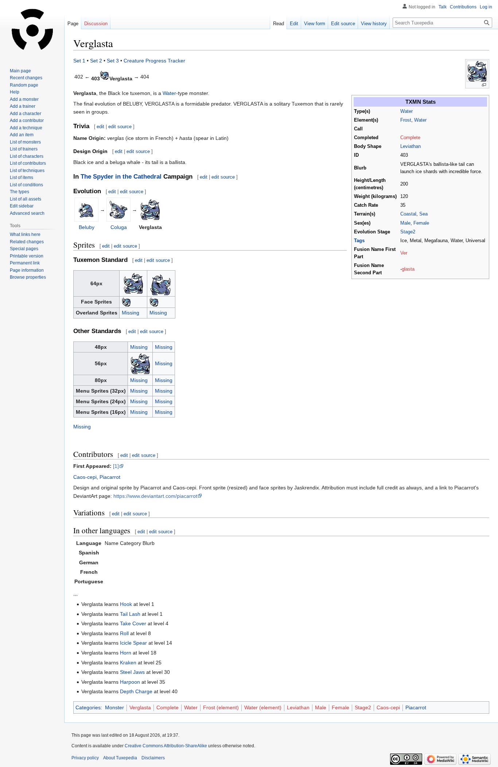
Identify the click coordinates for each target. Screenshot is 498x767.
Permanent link (25, 263)
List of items (21, 177)
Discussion (96, 23)
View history (374, 23)
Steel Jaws (132, 672)
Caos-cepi (85, 477)
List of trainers (24, 149)
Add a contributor (27, 120)
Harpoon (130, 682)
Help (14, 92)
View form (314, 23)
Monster (114, 707)
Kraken (128, 662)
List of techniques (27, 170)
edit (100, 126)
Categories (88, 707)
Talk (443, 6)
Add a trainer (22, 106)
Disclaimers (153, 757)
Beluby (86, 227)
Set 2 (96, 61)
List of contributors (28, 163)
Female (421, 223)
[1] (116, 466)
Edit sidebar (22, 206)
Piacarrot (110, 477)
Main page (20, 70)
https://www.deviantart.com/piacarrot (155, 496)
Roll (124, 633)
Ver (403, 253)
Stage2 (407, 231)
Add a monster (24, 99)
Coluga (118, 227)
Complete (410, 137)
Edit (294, 23)
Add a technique (26, 127)
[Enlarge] (484, 85)
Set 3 (113, 61)
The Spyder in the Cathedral (121, 176)
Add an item (22, 134)
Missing (130, 313)
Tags (359, 240)
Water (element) (262, 707)
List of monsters (25, 142)
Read (278, 23)
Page (72, 23)
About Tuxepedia (120, 757)
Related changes (27, 241)
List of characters (26, 156)
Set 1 (79, 61)
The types (19, 191)
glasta (408, 269)
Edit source (343, 23)
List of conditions (26, 184)
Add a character (25, 113)
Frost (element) (221, 707)
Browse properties (28, 277)
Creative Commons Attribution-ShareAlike (166, 745)
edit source (120, 126)
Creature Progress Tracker (154, 61)
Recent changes (26, 77)
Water (406, 111)
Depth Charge (136, 691)
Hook (126, 604)
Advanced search (27, 213)
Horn (125, 653)
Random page (24, 85)
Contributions (463, 6)
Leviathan (410, 146)
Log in (486, 6)
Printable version (26, 256)
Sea (423, 214)
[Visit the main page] (32, 29)
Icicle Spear (133, 643)
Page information (27, 270)
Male (405, 223)
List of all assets (25, 199)
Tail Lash (130, 614)
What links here (25, 234)
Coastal (408, 214)
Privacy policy (85, 757)
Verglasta (140, 707)
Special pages (24, 248)
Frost (405, 120)
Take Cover (133, 623)
